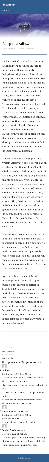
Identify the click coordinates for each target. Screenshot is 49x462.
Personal (31, 48)
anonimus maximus (12, 411)
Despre (6, 10)
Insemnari (9, 4)
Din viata (22, 48)
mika (5, 370)
